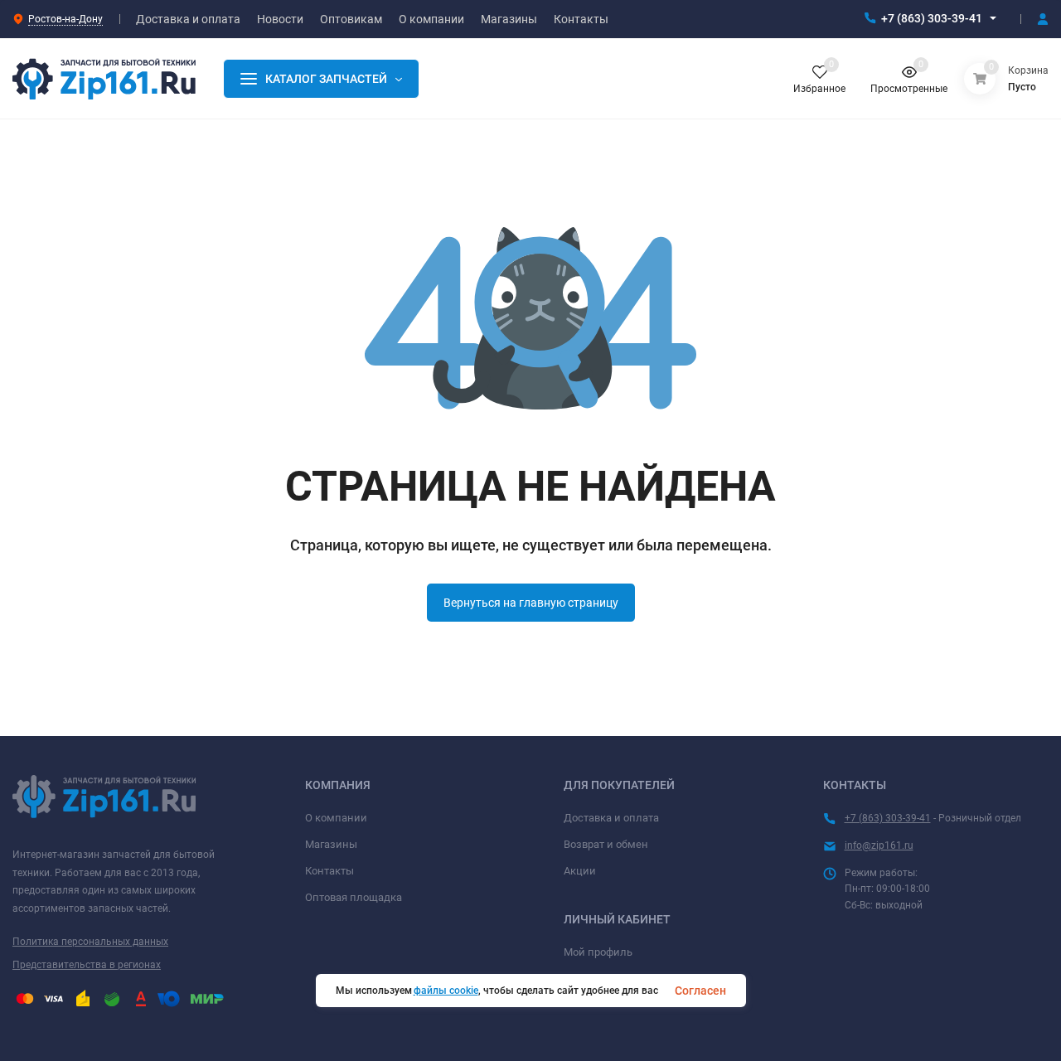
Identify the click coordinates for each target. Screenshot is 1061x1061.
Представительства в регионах (86, 965)
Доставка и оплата (611, 817)
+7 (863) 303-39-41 (931, 18)
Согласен (700, 990)
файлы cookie (446, 990)
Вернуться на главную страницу (530, 602)
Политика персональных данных (90, 941)
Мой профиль (598, 952)
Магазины (331, 844)
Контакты (329, 871)
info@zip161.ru (879, 845)
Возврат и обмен (606, 844)
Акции (580, 871)
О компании (336, 817)
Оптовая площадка (353, 897)
